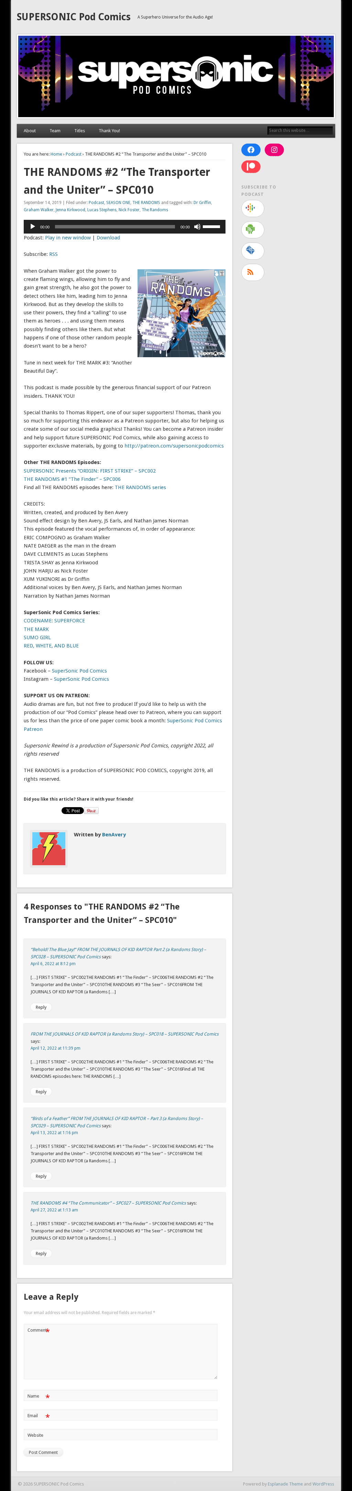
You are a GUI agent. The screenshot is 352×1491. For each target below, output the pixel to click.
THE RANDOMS (146, 202)
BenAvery (114, 835)
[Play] (32, 226)
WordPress (323, 1484)
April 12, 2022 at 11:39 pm (55, 1048)
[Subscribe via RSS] (252, 272)
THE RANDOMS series (140, 487)
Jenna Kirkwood (70, 209)
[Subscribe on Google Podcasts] (252, 208)
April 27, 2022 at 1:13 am (54, 1210)
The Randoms (155, 209)
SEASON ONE (118, 202)
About (30, 130)
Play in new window (68, 238)
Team (55, 130)
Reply (41, 1007)
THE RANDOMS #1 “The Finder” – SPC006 (72, 479)
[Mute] (197, 226)
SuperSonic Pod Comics (79, 671)
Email (39, 1417)
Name (39, 1397)
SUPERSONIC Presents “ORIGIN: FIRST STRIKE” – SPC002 (90, 471)
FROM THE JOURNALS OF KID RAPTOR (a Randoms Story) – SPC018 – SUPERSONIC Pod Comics (125, 1034)
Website (35, 1435)
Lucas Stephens (102, 209)
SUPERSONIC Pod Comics (74, 17)
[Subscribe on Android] (252, 229)
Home (56, 154)
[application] (125, 227)
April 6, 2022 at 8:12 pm (53, 963)
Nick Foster (129, 209)
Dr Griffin (202, 202)
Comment (39, 1331)
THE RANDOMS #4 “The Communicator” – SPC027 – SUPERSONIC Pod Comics (108, 1203)
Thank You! (109, 130)
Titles (79, 130)
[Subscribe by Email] (252, 251)
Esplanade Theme (285, 1484)
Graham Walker (39, 209)
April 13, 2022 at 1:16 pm (54, 1132)
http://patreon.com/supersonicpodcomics (174, 446)
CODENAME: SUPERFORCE (54, 621)
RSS (53, 254)
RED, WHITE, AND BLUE (51, 646)
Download (108, 238)
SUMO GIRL (37, 637)
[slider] (212, 226)
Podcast (73, 154)
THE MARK (36, 629)
